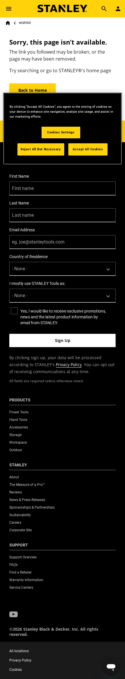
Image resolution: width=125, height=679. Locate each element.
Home (8, 23)
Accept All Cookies (88, 149)
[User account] (118, 8)
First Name (19, 176)
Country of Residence (28, 256)
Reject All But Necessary (41, 149)
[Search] (104, 8)
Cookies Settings (60, 132)
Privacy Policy (69, 364)
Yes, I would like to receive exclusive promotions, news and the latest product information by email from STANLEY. (63, 317)
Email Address (22, 229)
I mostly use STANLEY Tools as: (37, 283)
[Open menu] (8, 8)
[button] (13, 614)
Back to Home (32, 90)
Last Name (19, 203)
